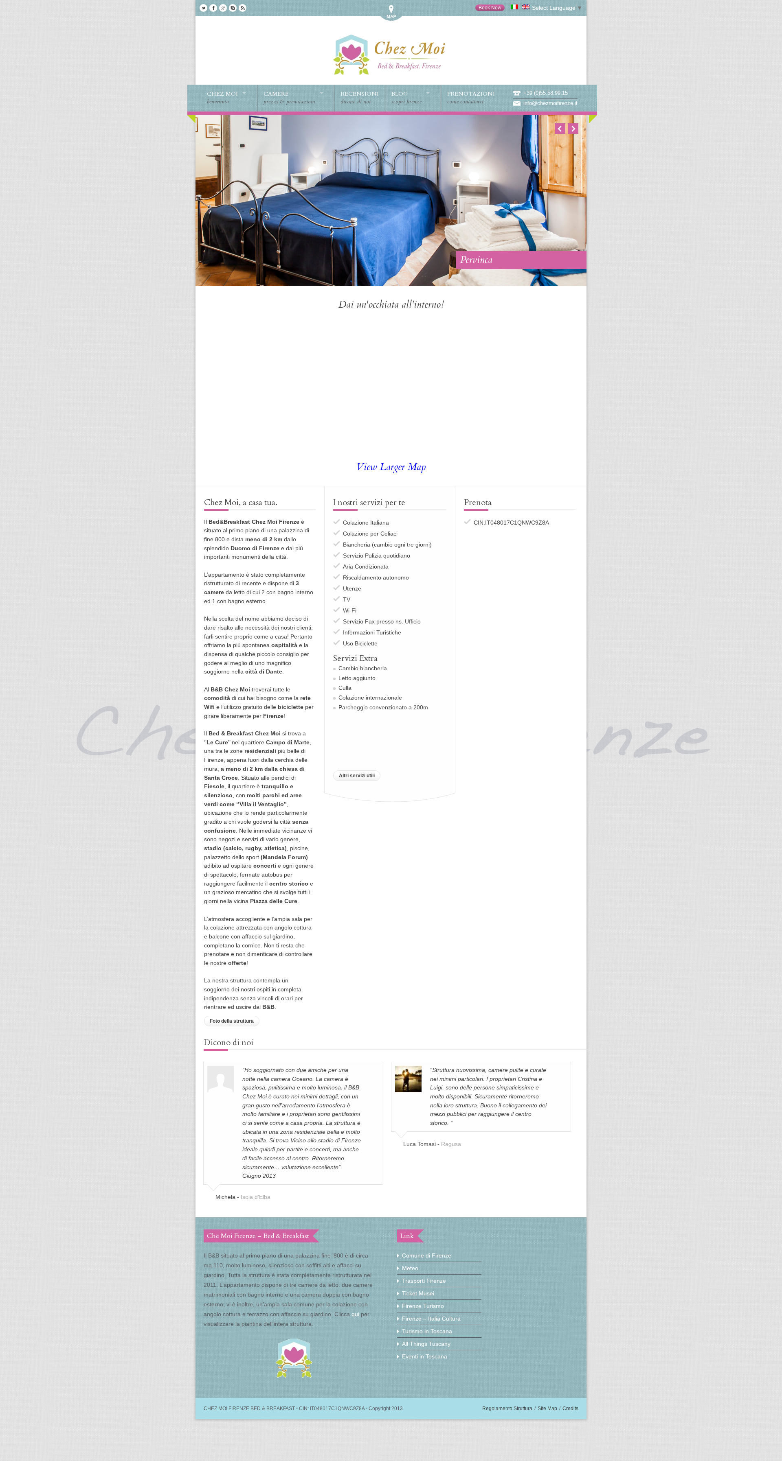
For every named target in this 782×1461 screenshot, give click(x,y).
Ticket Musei (418, 1293)
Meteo (410, 1268)
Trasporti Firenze (424, 1280)
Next (573, 128)
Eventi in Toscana (424, 1356)
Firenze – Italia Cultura (431, 1318)
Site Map (547, 1408)
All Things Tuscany (426, 1344)
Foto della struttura (232, 1021)
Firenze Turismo (423, 1306)
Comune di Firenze (426, 1255)
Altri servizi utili (357, 776)
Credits (570, 1408)
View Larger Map (391, 467)
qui (355, 1314)
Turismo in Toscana (427, 1331)
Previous (560, 128)
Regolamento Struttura (507, 1408)
